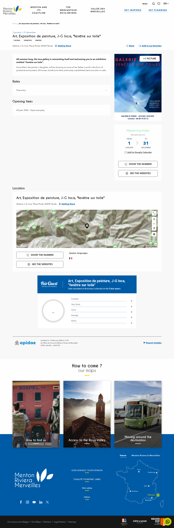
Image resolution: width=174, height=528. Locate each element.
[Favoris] (159, 4)
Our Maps (36, 521)
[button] (153, 4)
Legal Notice (60, 521)
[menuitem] (12, 10)
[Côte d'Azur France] (139, 522)
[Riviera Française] (124, 522)
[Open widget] (168, 522)
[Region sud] (159, 522)
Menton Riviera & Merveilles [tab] (145, 455)
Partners (47, 521)
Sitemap (72, 521)
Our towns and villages (18, 521)
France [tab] (123, 455)
